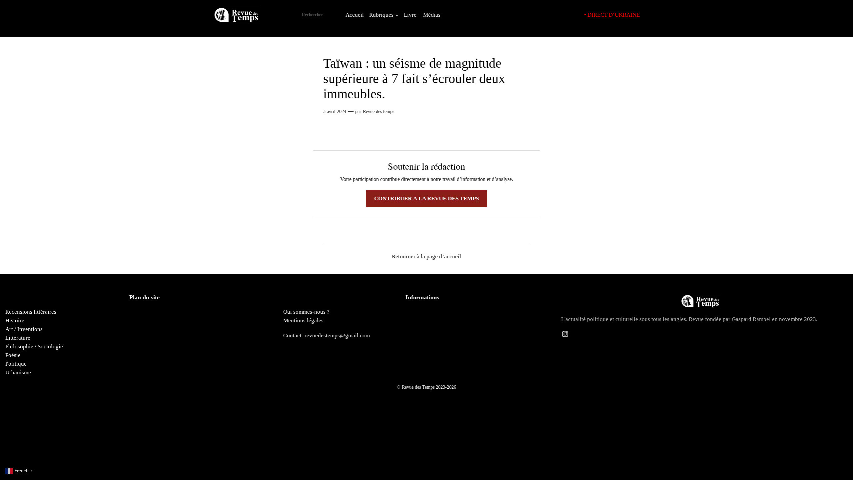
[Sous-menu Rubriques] (397, 15)
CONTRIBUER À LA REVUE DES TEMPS (426, 198)
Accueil (355, 15)
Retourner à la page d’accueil (426, 256)
